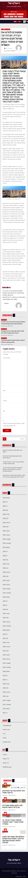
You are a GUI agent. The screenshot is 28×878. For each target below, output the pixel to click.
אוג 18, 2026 (12, 795)
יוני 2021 (5, 712)
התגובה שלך (6, 358)
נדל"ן (5, 14)
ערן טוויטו (6, 45)
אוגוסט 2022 (6, 671)
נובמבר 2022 (6, 659)
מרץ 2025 (5, 568)
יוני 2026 (5, 506)
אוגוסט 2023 (6, 630)
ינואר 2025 (6, 576)
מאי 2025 (5, 559)
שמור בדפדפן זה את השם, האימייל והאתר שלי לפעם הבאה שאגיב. (13, 424)
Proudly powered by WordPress (9, 871)
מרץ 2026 (5, 518)
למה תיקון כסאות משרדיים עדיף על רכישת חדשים (12, 806)
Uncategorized (7, 725)
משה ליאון (20, 16)
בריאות (11, 16)
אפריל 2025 (6, 564)
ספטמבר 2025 (7, 543)
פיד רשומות (6, 758)
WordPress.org (7, 767)
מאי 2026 (5, 510)
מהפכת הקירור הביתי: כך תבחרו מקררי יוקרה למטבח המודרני (12, 822)
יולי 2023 (5, 634)
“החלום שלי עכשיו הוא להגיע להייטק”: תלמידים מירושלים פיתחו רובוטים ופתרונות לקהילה (12, 469)
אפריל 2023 (6, 642)
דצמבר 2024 (6, 580)
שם (4, 390)
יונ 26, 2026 (10, 326)
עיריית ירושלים (20, 14)
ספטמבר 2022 (7, 667)
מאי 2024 (5, 609)
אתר (4, 411)
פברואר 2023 (6, 646)
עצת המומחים (6, 742)
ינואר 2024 (6, 617)
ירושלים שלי (14, 3)
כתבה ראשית (7, 29)
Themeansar (14, 873)
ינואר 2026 (6, 526)
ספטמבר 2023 (7, 626)
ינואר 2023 (6, 650)
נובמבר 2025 (6, 535)
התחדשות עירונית (11, 14)
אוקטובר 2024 (6, 588)
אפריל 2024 (6, 613)
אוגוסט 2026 (6, 497)
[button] (25, 21)
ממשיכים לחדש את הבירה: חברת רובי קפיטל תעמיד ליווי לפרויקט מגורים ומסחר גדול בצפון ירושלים (13, 293)
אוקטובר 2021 (6, 700)
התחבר (5, 754)
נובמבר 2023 (6, 621)
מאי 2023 (5, 638)
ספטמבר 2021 (7, 704)
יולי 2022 (5, 675)
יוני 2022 (5, 679)
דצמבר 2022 (6, 655)
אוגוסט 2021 (6, 708)
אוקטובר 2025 (6, 539)
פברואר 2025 (6, 572)
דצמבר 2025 (6, 531)
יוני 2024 (5, 605)
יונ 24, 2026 (10, 335)
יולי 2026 (5, 502)
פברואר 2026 (6, 522)
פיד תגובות (6, 763)
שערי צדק (7, 16)
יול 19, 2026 (11, 826)
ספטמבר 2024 (7, 593)
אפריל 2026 (6, 514)
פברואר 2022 (6, 692)
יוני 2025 (5, 555)
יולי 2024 (5, 601)
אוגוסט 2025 (6, 547)
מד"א (16, 16)
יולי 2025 (5, 551)
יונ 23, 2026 (10, 344)
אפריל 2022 (6, 684)
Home (24, 876)
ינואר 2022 (6, 696)
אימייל (5, 400)
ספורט (4, 738)
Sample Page (19, 876)
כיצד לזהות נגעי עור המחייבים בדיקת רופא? (13, 792)
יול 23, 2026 (11, 810)
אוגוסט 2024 (6, 597)
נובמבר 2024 (6, 584)
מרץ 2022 (5, 688)
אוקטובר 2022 (6, 663)
